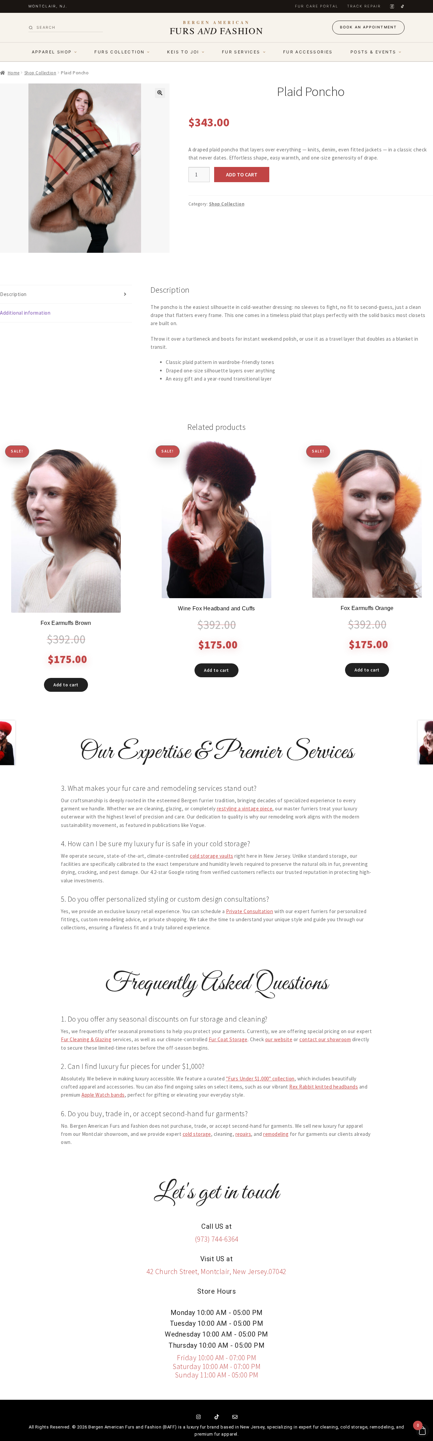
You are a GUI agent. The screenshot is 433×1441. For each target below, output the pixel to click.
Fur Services (241, 51)
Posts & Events (373, 51)
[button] (160, 93)
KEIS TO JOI (183, 51)
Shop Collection (40, 73)
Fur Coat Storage (228, 1039)
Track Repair (364, 6)
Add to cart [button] (65, 685)
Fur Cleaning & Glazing (86, 1039)
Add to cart (241, 174)
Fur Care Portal (316, 6)
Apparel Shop (52, 51)
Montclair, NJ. (47, 6)
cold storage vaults (211, 856)
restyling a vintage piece (245, 808)
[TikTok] (402, 6)
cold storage (197, 1134)
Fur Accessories (308, 51)
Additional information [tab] (25, 313)
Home (14, 73)
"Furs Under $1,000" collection (260, 1078)
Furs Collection (119, 51)
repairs (243, 1134)
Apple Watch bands (103, 1095)
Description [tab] (13, 294)
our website (279, 1039)
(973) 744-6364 (216, 1239)
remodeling (276, 1134)
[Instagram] (392, 6)
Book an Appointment (368, 27)
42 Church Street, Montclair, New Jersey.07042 (216, 1271)
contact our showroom (325, 1039)
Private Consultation (249, 911)
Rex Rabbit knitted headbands (323, 1086)
